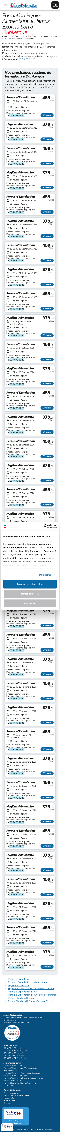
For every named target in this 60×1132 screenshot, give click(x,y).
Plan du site (9, 1098)
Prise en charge (10, 1100)
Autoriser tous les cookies (30, 584)
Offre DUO (8, 1085)
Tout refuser (30, 603)
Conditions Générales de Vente (16, 1095)
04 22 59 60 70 (10, 1055)
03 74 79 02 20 (26, 59)
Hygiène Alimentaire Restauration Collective (31, 988)
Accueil (5, 36)
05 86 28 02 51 (10, 1058)
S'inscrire (47, 115)
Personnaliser (28, 593)
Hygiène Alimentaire (18, 985)
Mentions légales (11, 1093)
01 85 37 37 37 (10, 1048)
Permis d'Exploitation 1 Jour (22, 991)
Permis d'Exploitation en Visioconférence (29, 982)
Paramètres (45, 575)
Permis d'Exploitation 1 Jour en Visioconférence (32, 994)
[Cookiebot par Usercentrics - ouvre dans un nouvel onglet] (44, 526)
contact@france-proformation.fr (17, 1022)
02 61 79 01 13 (10, 1051)
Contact (7, 1103)
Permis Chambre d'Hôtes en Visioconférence (30, 1001)
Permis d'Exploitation (19, 979)
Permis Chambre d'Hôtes (21, 998)
